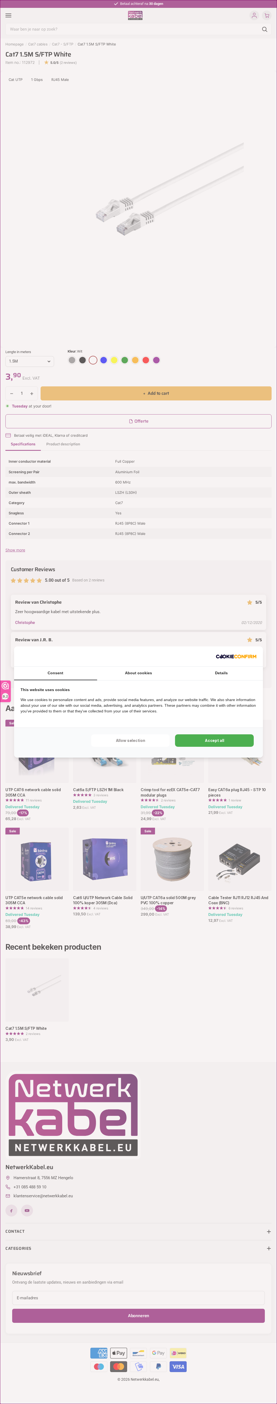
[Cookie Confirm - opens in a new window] (236, 656)
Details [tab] (221, 673)
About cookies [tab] (138, 673)
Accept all (214, 740)
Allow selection (130, 740)
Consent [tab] (55, 673)
